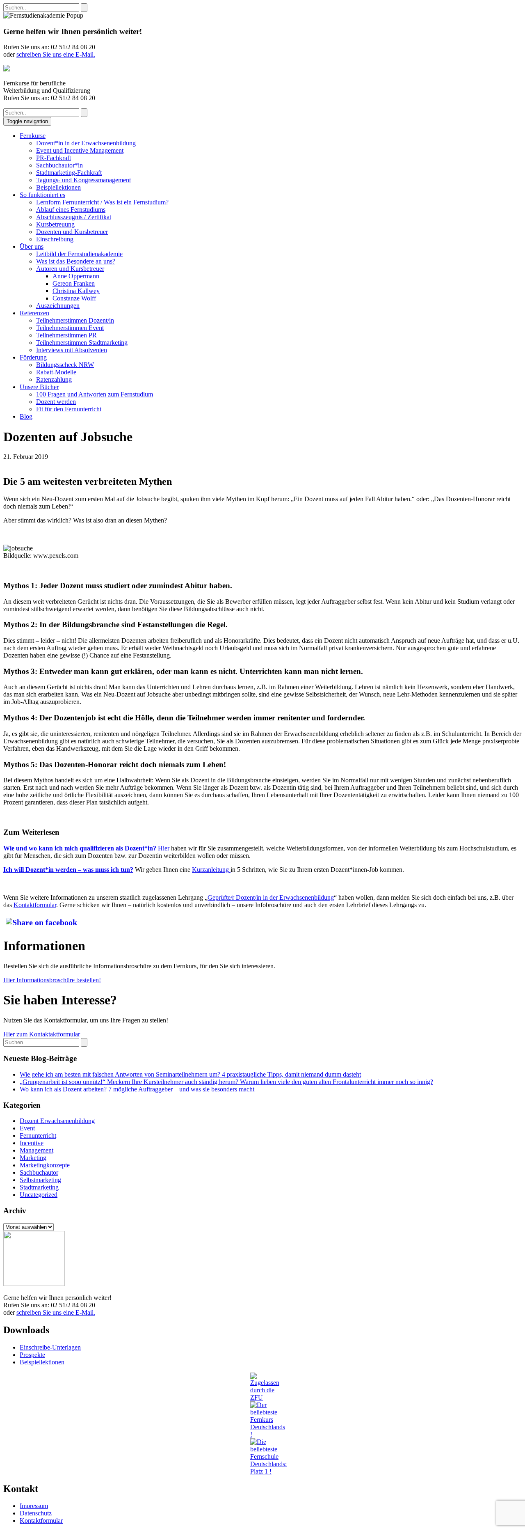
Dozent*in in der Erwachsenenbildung (86, 143)
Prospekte (32, 1354)
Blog (26, 416)
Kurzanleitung (211, 869)
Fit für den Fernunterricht (68, 409)
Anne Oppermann (75, 276)
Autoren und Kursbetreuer (70, 268)
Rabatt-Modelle (56, 372)
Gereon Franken (73, 283)
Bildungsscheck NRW (65, 364)
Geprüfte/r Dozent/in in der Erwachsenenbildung (271, 897)
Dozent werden (56, 401)
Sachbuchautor (39, 1172)
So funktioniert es (42, 194)
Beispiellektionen (58, 187)
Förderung (33, 357)
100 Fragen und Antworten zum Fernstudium (94, 394)
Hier (164, 848)
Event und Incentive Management (79, 150)
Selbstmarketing (40, 1179)
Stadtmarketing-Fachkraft (69, 172)
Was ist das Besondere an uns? (75, 261)
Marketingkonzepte (45, 1165)
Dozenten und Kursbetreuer (72, 231)
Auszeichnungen (58, 305)
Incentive (31, 1142)
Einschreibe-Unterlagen (50, 1347)
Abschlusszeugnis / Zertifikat (73, 216)
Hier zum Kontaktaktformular (41, 1034)
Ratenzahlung (54, 379)
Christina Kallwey (76, 290)
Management (36, 1150)
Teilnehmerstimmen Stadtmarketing (82, 342)
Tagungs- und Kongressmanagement (83, 179)
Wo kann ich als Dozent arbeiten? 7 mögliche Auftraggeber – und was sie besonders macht (137, 1089)
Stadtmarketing (39, 1187)
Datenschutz (36, 1513)
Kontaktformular (35, 904)
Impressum (34, 1505)
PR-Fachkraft (53, 157)
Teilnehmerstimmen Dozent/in (75, 320)
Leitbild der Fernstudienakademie (79, 253)
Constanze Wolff (74, 298)
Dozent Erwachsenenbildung (57, 1120)
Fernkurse (33, 135)
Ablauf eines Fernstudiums (70, 209)
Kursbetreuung (55, 224)
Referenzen (34, 312)
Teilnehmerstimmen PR (66, 335)
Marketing (33, 1157)
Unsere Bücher (39, 386)
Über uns (31, 246)
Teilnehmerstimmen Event (70, 327)
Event (27, 1128)
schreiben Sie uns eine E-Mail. (55, 54)
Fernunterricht (38, 1135)
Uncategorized (38, 1194)
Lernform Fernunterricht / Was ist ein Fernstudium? (102, 202)
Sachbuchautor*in (59, 165)
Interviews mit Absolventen (71, 349)
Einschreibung (54, 239)
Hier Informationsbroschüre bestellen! (52, 979)
